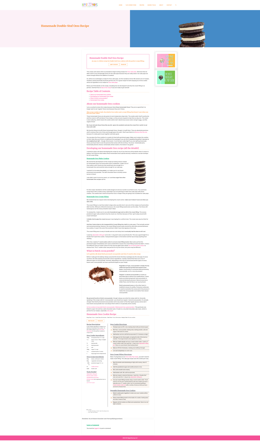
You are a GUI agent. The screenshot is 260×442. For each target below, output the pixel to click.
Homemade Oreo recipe (97, 100)
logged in (97, 428)
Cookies (89, 409)
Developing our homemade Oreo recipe (101, 96)
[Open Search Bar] (176, 5)
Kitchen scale (90, 379)
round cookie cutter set (119, 385)
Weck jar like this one (141, 132)
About (161, 5)
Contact (169, 5)
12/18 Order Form (131, 5)
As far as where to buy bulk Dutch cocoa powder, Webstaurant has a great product (110, 307)
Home (120, 5)
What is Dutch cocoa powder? (99, 98)
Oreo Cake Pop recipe (132, 356)
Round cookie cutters (92, 375)
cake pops (110, 310)
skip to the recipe (106, 87)
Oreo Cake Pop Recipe (93, 412)
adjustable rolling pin (98, 235)
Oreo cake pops (131, 71)
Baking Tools (152, 5)
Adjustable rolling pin (92, 374)
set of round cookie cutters (136, 245)
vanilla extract (94, 366)
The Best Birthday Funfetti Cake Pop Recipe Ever (98, 411)
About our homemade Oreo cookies (100, 94)
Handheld (89, 377)
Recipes (142, 5)
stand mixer (96, 377)
